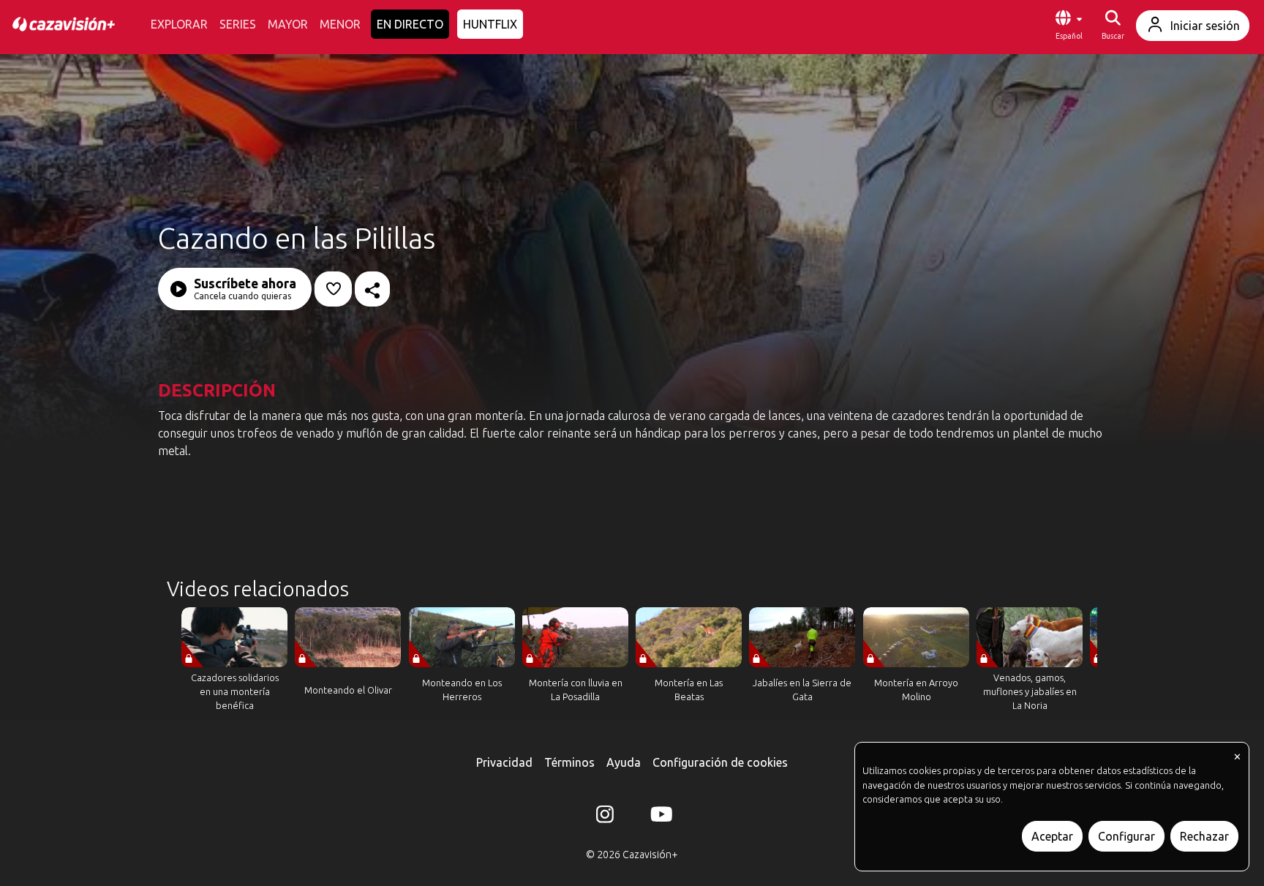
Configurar (1126, 836)
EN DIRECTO (410, 24)
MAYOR (288, 24)
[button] (1068, 25)
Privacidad (504, 762)
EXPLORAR (179, 24)
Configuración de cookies (720, 762)
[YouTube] (659, 817)
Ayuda (623, 762)
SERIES (237, 24)
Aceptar (1052, 836)
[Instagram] (605, 817)
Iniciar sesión (1205, 25)
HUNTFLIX (490, 24)
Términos (569, 762)
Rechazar (1204, 836)
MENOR (340, 24)
